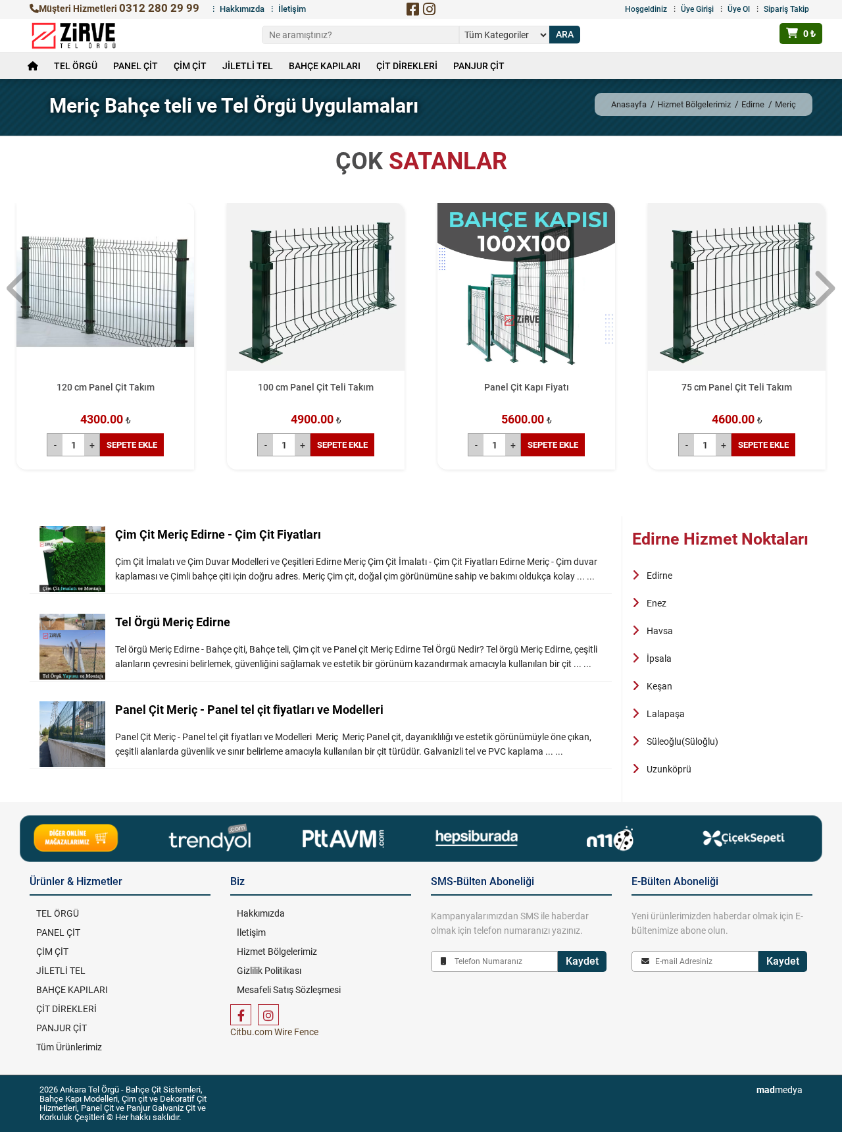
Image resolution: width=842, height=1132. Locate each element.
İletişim (292, 9)
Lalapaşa (666, 714)
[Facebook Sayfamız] (240, 1014)
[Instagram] (429, 9)
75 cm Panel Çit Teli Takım (736, 387)
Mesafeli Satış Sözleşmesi (289, 989)
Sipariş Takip (786, 9)
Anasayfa (629, 104)
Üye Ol (739, 9)
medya (779, 1090)
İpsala (659, 658)
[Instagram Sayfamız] (268, 1014)
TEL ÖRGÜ (75, 66)
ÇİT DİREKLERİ (406, 66)
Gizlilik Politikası (269, 970)
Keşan (659, 686)
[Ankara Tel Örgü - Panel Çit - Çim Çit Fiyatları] (74, 35)
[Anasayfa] (33, 66)
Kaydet (582, 961)
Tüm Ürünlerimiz (69, 1047)
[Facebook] (412, 9)
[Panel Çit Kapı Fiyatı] (526, 292)
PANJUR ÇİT (479, 66)
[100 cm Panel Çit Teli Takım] (316, 292)
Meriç (785, 104)
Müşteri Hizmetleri (119, 8)
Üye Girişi (697, 9)
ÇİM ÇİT (190, 66)
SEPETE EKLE (132, 445)
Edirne (752, 104)
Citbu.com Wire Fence (274, 1032)
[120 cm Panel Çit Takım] (105, 292)
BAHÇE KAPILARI (324, 66)
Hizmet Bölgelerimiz (694, 104)
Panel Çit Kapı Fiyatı (526, 387)
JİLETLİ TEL (247, 66)
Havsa (660, 631)
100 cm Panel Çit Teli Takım (316, 387)
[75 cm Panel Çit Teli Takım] (737, 292)
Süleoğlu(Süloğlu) (682, 741)
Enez (656, 603)
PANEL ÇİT (135, 66)
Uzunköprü (669, 769)
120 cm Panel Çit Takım (106, 387)
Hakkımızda (242, 9)
